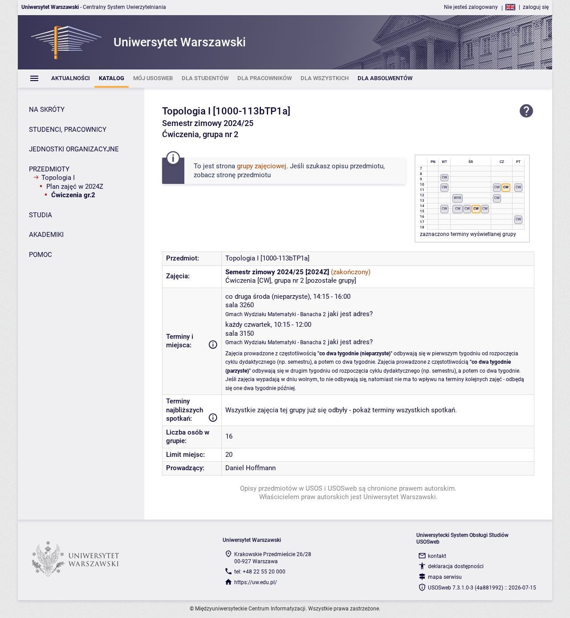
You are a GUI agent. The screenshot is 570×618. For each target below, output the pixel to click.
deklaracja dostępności (456, 566)
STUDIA (40, 215)
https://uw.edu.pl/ (255, 582)
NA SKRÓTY (47, 110)
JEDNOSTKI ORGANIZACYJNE (74, 149)
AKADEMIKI (46, 235)
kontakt (437, 556)
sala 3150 (239, 333)
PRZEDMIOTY (49, 169)
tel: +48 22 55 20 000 (259, 572)
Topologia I (58, 178)
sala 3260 (239, 305)
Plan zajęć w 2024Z (74, 187)
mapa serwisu (445, 577)
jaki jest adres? (350, 314)
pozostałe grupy (330, 280)
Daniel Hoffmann (250, 468)
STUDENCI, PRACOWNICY (67, 130)
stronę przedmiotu (243, 175)
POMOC (40, 255)
